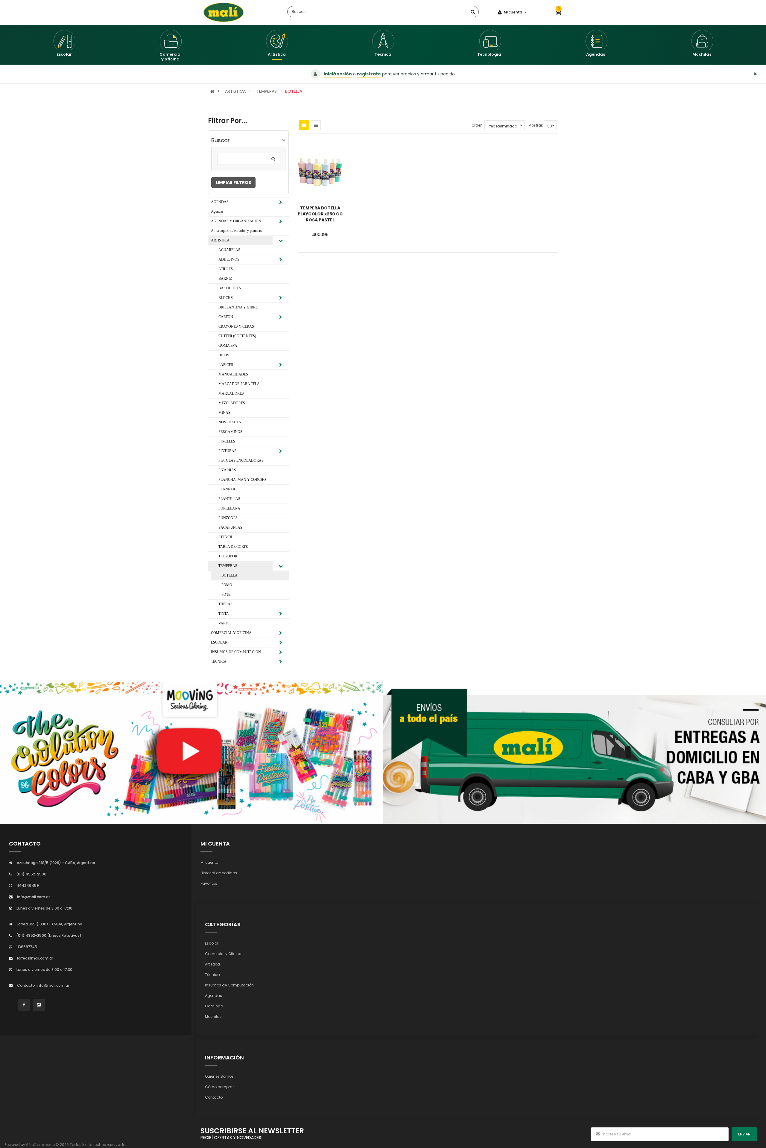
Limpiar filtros (233, 182)
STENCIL (225, 537)
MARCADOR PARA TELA (239, 384)
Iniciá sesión (338, 74)
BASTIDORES (229, 288)
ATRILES (225, 269)
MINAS (224, 412)
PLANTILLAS (229, 499)
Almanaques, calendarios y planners (236, 231)
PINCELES (226, 441)
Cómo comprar (219, 1086)
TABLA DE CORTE (233, 547)
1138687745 (26, 946)
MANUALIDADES (233, 374)
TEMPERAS (266, 91)
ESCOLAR (219, 642)
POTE (225, 594)
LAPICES (225, 365)
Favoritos (208, 883)
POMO (226, 585)
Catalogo (214, 1006)
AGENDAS (220, 202)
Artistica (212, 964)
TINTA (223, 614)
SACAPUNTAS (230, 527)
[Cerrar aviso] (755, 74)
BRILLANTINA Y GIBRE (238, 307)
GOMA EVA (227, 345)
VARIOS (225, 623)
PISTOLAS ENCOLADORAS (241, 460)
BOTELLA (293, 91)
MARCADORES (231, 393)
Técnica (212, 974)
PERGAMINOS (230, 432)
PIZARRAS (227, 470)
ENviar (744, 1134)
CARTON (225, 317)
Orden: (478, 125)
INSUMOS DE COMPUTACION (236, 652)
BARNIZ (225, 278)
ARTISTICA (235, 91)
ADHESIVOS (228, 259)
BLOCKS (225, 298)
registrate (369, 74)
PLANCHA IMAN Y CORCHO (242, 480)
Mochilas (213, 1016)
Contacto (214, 1097)
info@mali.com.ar (33, 896)
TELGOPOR (227, 556)
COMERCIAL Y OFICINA (231, 633)
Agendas (217, 211)
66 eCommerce (40, 1144)
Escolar (211, 943)
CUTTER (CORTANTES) (237, 336)
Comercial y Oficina (223, 953)
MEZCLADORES (231, 403)
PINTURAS (227, 451)
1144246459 (27, 885)
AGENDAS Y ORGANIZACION (236, 221)
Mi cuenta (209, 862)
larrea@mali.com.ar (35, 958)
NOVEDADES (229, 422)
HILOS (223, 355)
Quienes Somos (219, 1076)
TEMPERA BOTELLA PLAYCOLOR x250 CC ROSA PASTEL (320, 214)
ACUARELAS (229, 250)
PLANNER (226, 489)
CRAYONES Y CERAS (236, 326)
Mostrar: (535, 125)
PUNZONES (228, 518)
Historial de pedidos (218, 872)
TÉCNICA (219, 661)
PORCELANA (229, 508)
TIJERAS (225, 604)
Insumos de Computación (229, 985)
